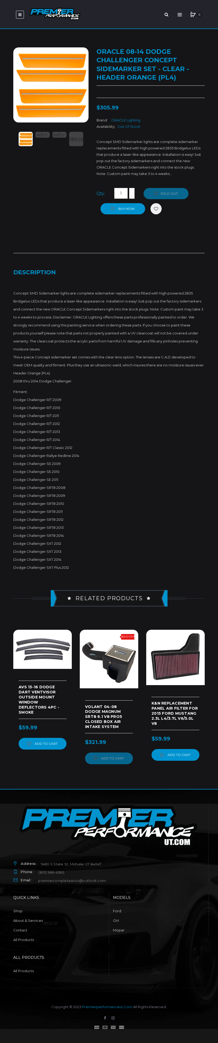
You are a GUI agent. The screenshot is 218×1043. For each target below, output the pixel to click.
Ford (117, 911)
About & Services (28, 920)
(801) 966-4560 (51, 872)
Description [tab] (34, 272)
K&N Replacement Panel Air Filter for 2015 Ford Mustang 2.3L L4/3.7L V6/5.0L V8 (175, 713)
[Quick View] (20, 657)
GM (116, 920)
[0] (193, 14)
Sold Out (169, 193)
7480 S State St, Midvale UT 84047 (71, 864)
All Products (23, 940)
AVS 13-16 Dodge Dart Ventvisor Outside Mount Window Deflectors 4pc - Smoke (39, 699)
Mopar (118, 930)
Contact (20, 930)
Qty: (101, 193)
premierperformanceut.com (107, 1007)
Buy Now (126, 209)
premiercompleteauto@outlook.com (72, 880)
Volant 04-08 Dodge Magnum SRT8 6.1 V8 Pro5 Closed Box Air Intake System (103, 716)
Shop (18, 911)
